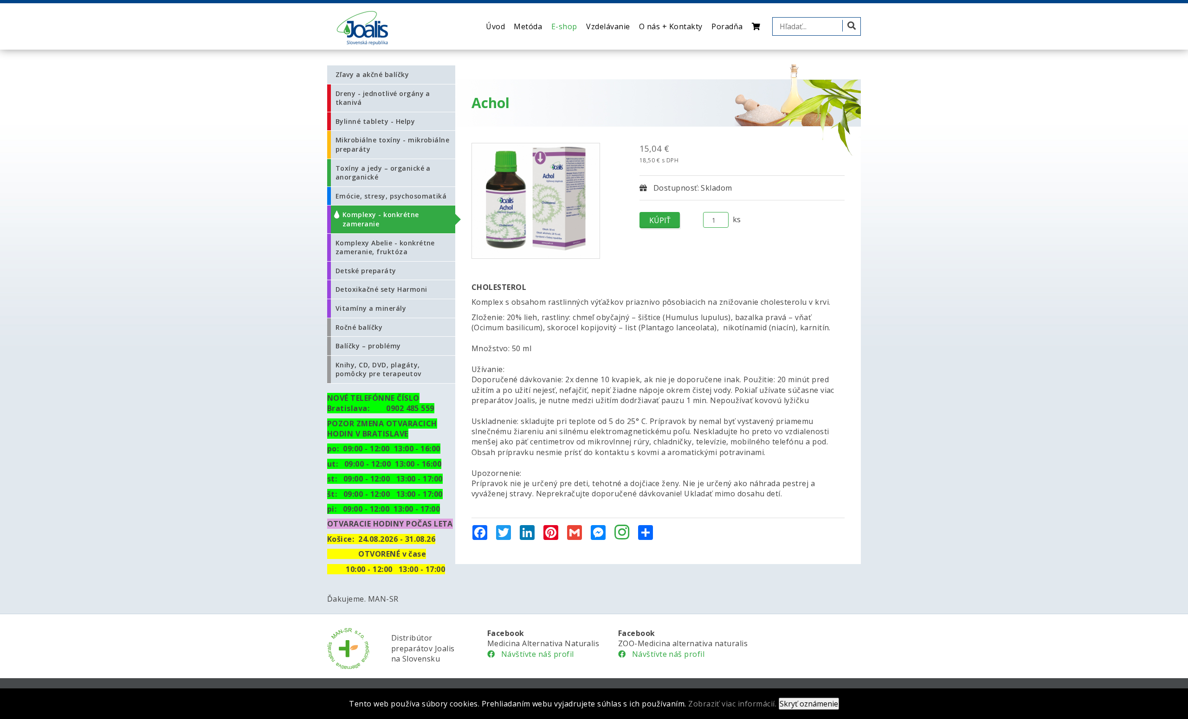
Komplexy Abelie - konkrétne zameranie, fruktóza (385, 247)
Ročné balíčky (359, 327)
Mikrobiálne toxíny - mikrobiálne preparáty (392, 144)
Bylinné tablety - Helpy (375, 121)
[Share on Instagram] (621, 533)
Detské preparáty (366, 270)
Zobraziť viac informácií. (732, 704)
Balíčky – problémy (368, 345)
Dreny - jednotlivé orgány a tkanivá (383, 98)
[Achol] (535, 201)
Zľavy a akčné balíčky (372, 74)
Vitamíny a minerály (371, 308)
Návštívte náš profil (534, 654)
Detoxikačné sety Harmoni (381, 289)
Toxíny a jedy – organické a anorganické (383, 173)
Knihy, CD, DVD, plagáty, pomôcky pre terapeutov (378, 369)
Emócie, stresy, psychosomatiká (391, 196)
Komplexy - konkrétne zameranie (380, 219)
